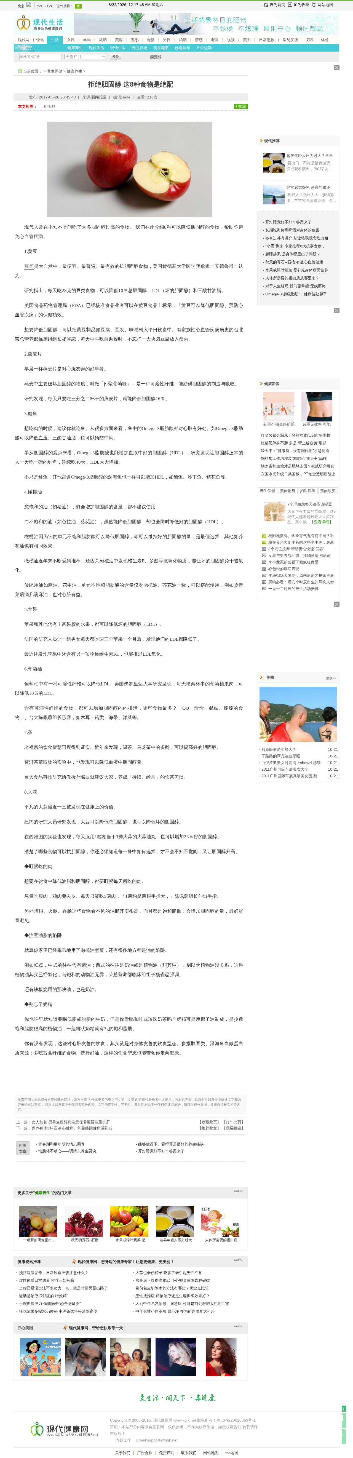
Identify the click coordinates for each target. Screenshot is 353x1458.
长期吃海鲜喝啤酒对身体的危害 (292, 230)
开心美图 (25, 1328)
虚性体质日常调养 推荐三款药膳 (46, 1280)
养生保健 (54, 71)
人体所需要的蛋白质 (221, 1240)
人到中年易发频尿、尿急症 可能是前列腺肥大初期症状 (182, 1303)
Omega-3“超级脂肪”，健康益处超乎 (296, 294)
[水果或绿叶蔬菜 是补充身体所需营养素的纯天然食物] (129, 1227)
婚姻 (183, 40)
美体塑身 (287, 490)
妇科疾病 (307, 490)
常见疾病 (290, 40)
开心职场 (139, 48)
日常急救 (266, 40)
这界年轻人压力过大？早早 (310, 155)
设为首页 (277, 4)
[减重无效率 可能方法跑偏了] (317, 406)
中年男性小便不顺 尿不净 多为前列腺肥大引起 (175, 1311)
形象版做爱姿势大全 (278, 749)
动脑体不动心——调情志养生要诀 (67, 1151)
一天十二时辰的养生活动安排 (293, 588)
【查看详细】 (321, 522)
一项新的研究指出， (39, 1240)
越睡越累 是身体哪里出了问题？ (292, 254)
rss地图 (231, 1453)
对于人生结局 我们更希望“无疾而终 (295, 286)
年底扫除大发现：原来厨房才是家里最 (301, 575)
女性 (71, 40)
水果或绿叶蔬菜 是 (130, 1240)
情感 (199, 40)
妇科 (310, 40)
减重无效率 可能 (317, 424)
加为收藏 (301, 4)
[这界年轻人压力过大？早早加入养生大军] (175, 1227)
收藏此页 (209, 1122)
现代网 (24, 40)
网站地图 (325, 4)
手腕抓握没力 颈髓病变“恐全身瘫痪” (50, 1303)
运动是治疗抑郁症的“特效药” (43, 1296)
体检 (325, 40)
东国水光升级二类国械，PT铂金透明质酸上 (298, 474)
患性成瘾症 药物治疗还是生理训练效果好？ (172, 1296)
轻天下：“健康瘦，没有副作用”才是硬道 (295, 450)
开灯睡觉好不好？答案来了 (161, 1151)
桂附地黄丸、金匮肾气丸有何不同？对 (301, 535)
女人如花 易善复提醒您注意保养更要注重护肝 (71, 1122)
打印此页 (233, 1122)
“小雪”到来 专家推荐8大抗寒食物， (295, 246)
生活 (55, 40)
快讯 (40, 40)
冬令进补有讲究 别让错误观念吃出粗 (296, 238)
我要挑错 (233, 1128)
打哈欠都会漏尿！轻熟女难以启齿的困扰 (295, 435)
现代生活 (96, 48)
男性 (167, 40)
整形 (135, 40)
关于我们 (122, 1453)
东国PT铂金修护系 (279, 424)
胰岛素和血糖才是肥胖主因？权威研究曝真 (297, 466)
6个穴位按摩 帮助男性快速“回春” (296, 549)
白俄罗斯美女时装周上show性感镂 (291, 762)
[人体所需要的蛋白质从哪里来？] (220, 1227)
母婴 (151, 40)
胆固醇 (156, 57)
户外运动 (204, 48)
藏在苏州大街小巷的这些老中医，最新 (301, 542)
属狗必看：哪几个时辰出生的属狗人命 (301, 582)
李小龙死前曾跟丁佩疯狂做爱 (293, 562)
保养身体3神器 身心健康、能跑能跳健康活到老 (72, 1128)
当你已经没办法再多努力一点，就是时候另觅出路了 (63, 1288)
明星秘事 (161, 48)
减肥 (103, 40)
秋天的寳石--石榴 (84, 1240)
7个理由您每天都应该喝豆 (309, 504)
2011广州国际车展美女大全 (284, 769)
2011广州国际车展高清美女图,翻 (289, 776)
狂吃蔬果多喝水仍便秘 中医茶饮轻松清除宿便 (58, 1311)
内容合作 (123, 1440)
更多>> (331, 678)
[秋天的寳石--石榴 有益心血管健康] (84, 1227)
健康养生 (75, 48)
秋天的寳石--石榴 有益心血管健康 (294, 262)
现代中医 (118, 48)
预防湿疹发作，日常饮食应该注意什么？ (54, 1272)
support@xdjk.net (162, 1440)
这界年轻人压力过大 (176, 1240)
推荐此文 (209, 1128)
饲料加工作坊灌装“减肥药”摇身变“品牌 (294, 458)
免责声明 (167, 1453)
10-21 (333, 749)
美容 (119, 40)
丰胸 (87, 40)
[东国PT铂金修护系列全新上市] (279, 406)
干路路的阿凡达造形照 (280, 756)
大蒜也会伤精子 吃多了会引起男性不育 (168, 1272)
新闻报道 (99, 97)
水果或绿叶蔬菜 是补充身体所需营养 (296, 270)
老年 (215, 40)
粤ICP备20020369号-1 (236, 1420)
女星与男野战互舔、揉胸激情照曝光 (299, 555)
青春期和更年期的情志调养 (61, 1144)
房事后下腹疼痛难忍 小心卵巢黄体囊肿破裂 (172, 1280)
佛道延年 (182, 48)
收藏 (242, 106)
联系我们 (189, 1453)
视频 (231, 40)
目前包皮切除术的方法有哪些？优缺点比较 (172, 1288)
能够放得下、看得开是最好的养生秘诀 (171, 1144)
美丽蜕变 (328, 490)
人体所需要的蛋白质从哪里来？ (292, 278)
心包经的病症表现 (283, 569)
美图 (247, 40)
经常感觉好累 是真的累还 (308, 187)
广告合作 (145, 1453)
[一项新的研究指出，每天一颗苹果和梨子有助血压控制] (38, 1227)
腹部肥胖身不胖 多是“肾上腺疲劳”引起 (294, 443)
